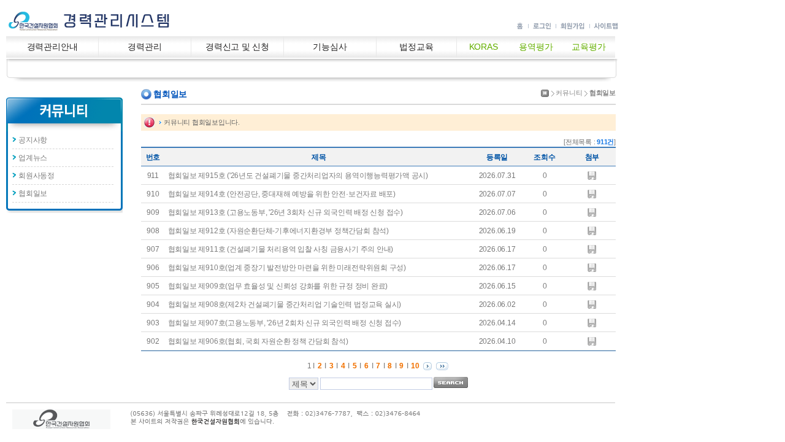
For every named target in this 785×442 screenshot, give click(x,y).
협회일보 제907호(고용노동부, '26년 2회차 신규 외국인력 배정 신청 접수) (284, 323)
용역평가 (536, 47)
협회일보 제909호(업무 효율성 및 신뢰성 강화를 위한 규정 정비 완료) (278, 286)
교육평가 (588, 47)
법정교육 (416, 47)
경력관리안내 (52, 47)
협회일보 (32, 193)
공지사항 (32, 140)
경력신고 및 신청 (237, 47)
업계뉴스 (32, 157)
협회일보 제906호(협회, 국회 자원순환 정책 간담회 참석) (258, 341)
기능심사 (330, 47)
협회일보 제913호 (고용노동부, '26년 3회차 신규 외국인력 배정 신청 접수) (285, 212)
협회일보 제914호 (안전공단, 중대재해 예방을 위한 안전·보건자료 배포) (282, 194)
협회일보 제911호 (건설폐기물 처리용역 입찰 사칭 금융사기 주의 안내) (280, 249)
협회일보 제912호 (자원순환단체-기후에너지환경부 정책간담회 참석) (278, 231)
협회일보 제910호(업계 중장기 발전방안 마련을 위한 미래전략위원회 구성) (287, 267)
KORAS (483, 47)
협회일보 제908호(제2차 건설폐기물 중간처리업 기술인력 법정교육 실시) (284, 304)
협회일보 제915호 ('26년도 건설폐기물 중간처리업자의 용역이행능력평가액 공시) (298, 175)
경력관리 (144, 47)
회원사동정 (36, 175)
